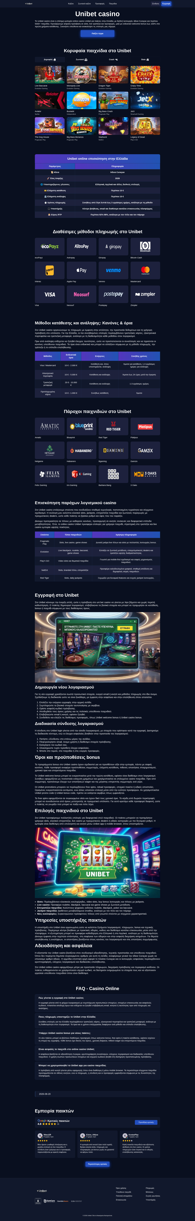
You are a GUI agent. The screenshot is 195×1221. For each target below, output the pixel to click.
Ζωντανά (80, 59)
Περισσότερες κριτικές (97, 1164)
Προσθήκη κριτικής (146, 1122)
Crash (111, 59)
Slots (143, 59)
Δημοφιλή (48, 59)
